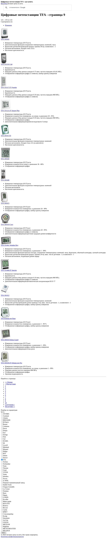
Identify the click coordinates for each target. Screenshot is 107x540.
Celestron (6, 426)
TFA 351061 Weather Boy (9, 245)
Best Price (4, 3)
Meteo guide (7, 501)
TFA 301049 (5, 180)
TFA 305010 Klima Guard (9, 340)
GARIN (5, 497)
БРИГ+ (5, 512)
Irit (4, 443)
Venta (5, 474)
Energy (5, 435)
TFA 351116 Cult (6, 64)
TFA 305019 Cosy (7, 224)
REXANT (6, 503)
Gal (4, 439)
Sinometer (6, 518)
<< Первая (8, 382)
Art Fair (5, 520)
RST (4, 453)
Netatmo (6, 491)
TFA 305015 (5, 203)
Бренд (2, 412)
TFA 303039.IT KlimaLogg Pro (11, 363)
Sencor (5, 458)
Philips (5, 451)
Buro (4, 493)
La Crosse (6, 489)
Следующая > (10, 405)
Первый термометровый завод (14, 483)
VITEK (5, 472)
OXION (5, 522)
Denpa (5, 430)
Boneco (5, 506)
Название (8, 25)
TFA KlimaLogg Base (8, 318)
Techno (5, 462)
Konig (5, 516)
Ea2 (4, 433)
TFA (4, 460)
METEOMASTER (9, 528)
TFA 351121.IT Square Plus (10, 111)
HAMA (5, 441)
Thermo (5, 468)
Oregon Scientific (9, 487)
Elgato (5, 495)
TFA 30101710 (6, 136)
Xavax (5, 478)
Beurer (5, 424)
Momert (5, 449)
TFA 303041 (5, 39)
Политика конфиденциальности (12, 536)
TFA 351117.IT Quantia (9, 87)
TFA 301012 (5, 295)
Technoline (6, 464)
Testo (4, 466)
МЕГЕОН (6, 524)
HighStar (6, 526)
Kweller (5, 499)
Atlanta (5, 418)
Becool (5, 508)
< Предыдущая (10, 384)
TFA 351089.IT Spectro (9, 270)
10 (6, 403)
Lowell (5, 445)
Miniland (6, 447)
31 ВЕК (5, 480)
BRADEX (6, 531)
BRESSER (6, 420)
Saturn (5, 455)
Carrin (5, 510)
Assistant (6, 416)
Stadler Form (7, 485)
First (4, 437)
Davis (5, 428)
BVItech (6, 422)
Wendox (5, 476)
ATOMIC (6, 414)
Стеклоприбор (8, 514)
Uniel (5, 470)
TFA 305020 (5, 159)
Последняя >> (10, 406)
